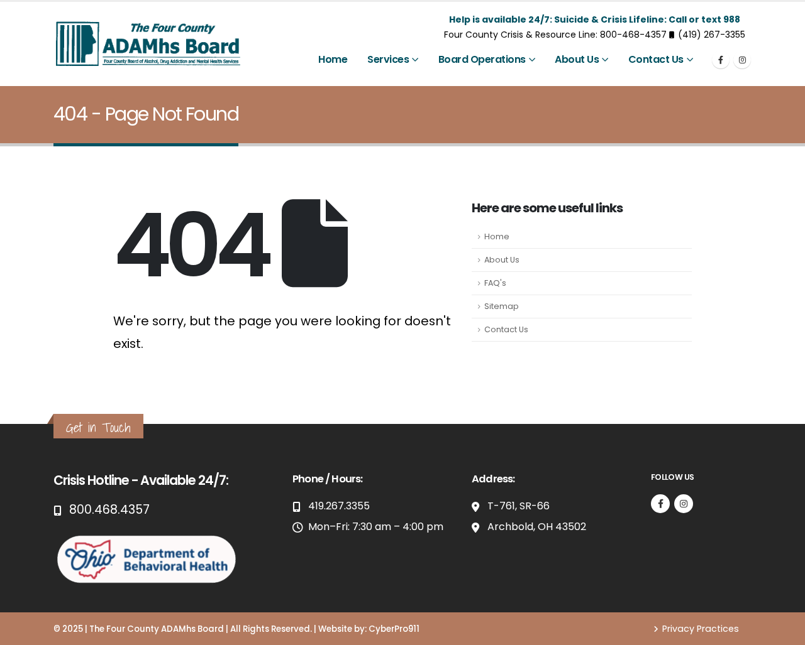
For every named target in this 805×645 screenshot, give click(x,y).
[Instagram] (742, 59)
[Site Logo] (147, 44)
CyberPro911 (394, 629)
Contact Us (656, 59)
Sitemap (501, 306)
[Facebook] (721, 59)
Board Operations (482, 59)
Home (332, 59)
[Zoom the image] (147, 538)
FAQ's (495, 283)
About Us (577, 59)
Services (388, 59)
